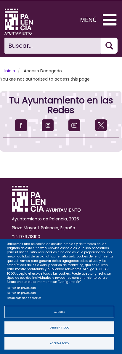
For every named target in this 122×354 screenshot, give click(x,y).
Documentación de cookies (24, 298)
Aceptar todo (59, 343)
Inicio (9, 71)
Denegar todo (59, 327)
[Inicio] (23, 22)
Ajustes (59, 312)
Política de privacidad (21, 288)
